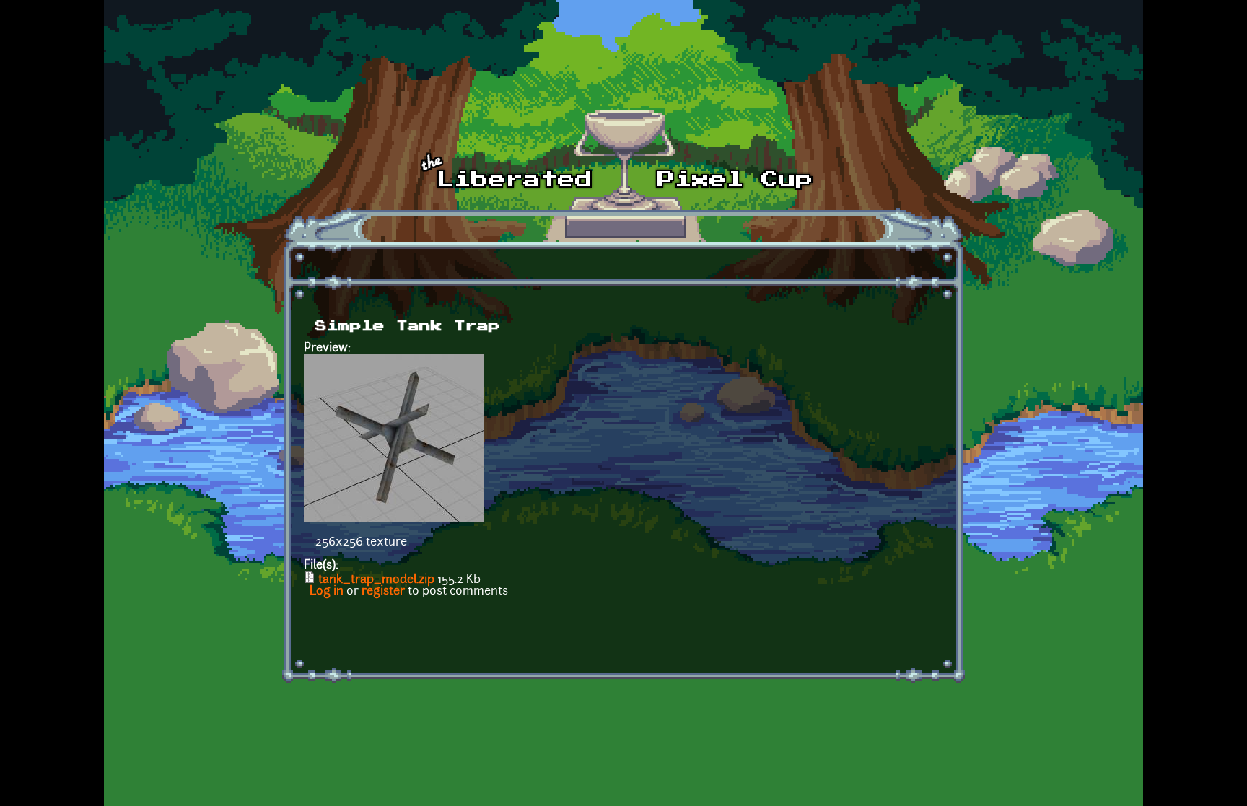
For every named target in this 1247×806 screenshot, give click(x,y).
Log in (327, 591)
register (383, 591)
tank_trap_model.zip (376, 580)
